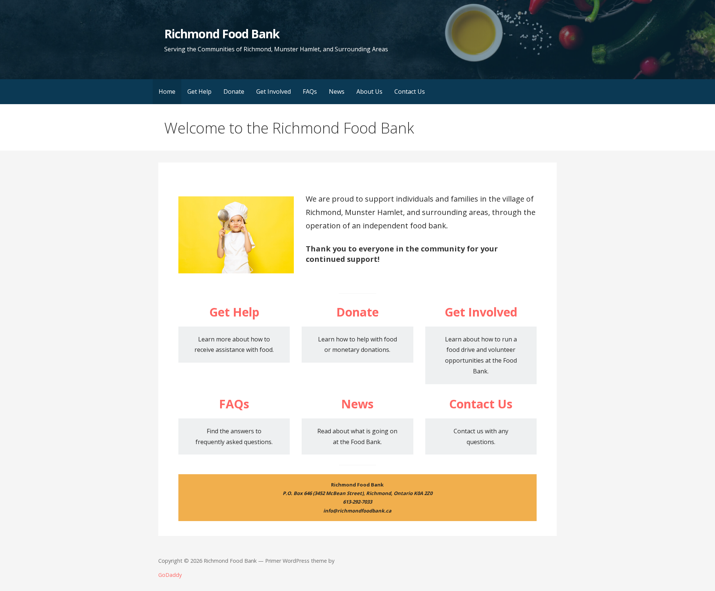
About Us (369, 91)
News (336, 91)
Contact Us (409, 91)
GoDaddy (170, 574)
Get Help (199, 91)
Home (167, 91)
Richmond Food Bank (221, 34)
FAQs (310, 91)
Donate (233, 91)
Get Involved (273, 91)
